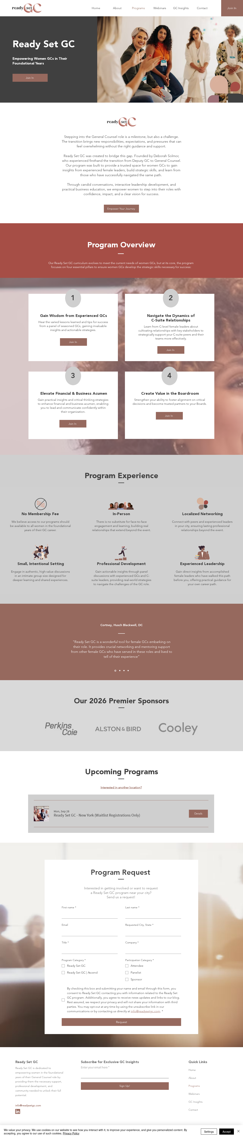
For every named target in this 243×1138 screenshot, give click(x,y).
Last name (132, 907)
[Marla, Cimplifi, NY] (119, 670)
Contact (193, 1109)
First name (69, 907)
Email (65, 925)
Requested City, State (139, 925)
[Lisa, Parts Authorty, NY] (128, 670)
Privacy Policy (71, 1133)
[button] (97, 815)
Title (65, 942)
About (192, 1078)
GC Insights (196, 1101)
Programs (194, 1086)
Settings (209, 1131)
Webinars (194, 1094)
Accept (226, 1131)
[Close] (238, 1131)
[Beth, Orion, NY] (124, 670)
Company (132, 942)
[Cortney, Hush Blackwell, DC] (115, 670)
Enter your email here (94, 1067)
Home (192, 1070)
